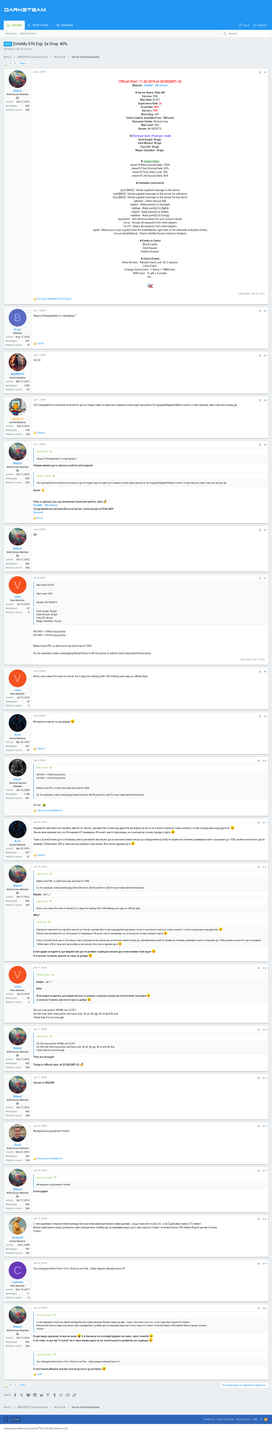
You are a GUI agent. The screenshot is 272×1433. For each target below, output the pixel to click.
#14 (264, 1029)
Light (17, 1419)
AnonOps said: (44, 1177)
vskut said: (42, 767)
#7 (265, 578)
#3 (265, 355)
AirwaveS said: (44, 1315)
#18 (264, 1219)
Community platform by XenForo (36, 1428)
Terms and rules (225, 1419)
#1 (265, 72)
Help (255, 1419)
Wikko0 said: (43, 974)
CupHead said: (44, 1354)
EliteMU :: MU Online (156, 85)
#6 (265, 530)
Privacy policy (243, 1419)
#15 (264, 1078)
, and (54, 298)
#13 (264, 968)
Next (22, 63)
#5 (265, 444)
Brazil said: (42, 451)
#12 (264, 867)
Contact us (209, 1419)
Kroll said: (41, 922)
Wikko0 (11, 49)
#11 (264, 822)
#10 (264, 760)
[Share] (259, 72)
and (50, 810)
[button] (50, 25)
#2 (265, 311)
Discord (38, 512)
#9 (265, 716)
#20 (264, 1308)
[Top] (261, 1419)
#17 (264, 1170)
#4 (265, 400)
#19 (264, 1263)
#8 (265, 671)
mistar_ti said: (43, 475)
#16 (264, 1126)
